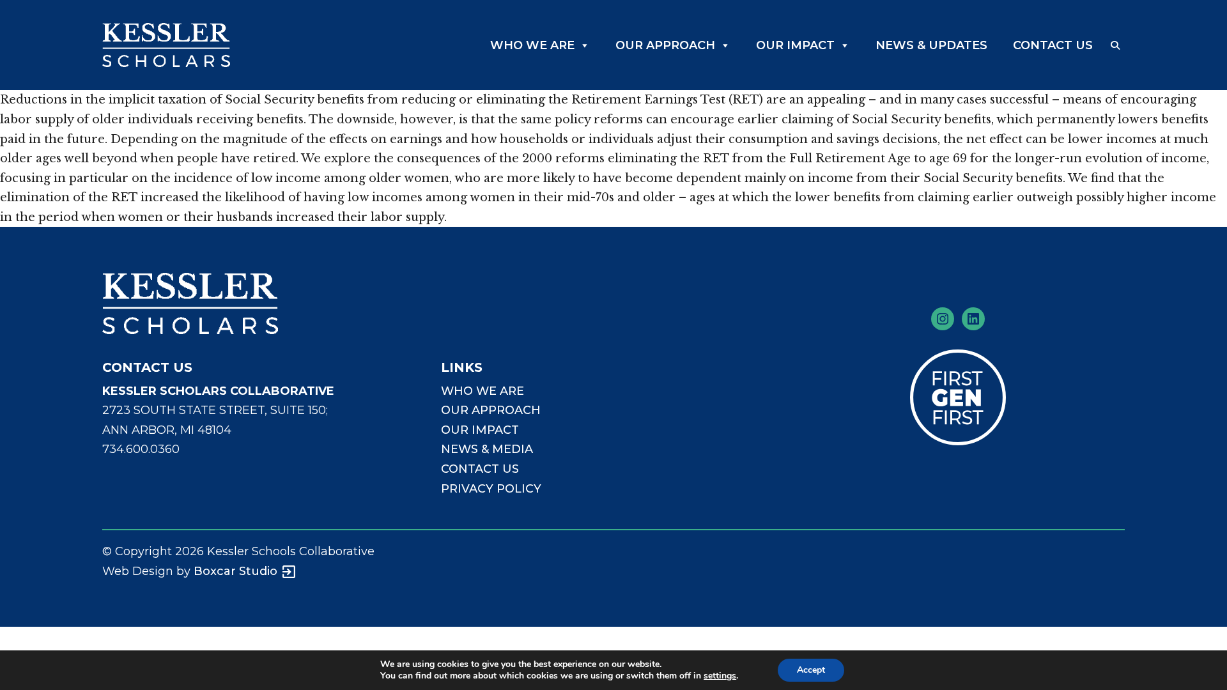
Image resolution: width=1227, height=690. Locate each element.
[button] (1115, 45)
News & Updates (931, 45)
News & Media (487, 449)
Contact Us (1053, 45)
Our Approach (665, 45)
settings (720, 676)
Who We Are (532, 45)
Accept (811, 670)
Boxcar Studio (235, 571)
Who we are (482, 391)
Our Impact (795, 45)
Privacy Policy (491, 489)
